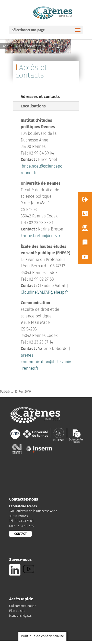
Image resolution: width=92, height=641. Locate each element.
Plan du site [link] (17, 611)
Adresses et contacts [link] (40, 96)
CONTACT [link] (20, 534)
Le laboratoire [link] (30, 46)
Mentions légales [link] (20, 615)
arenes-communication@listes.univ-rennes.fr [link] (46, 362)
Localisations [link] (33, 106)
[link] (52, 12)
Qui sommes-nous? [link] (22, 606)
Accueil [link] (9, 46)
